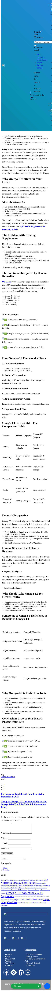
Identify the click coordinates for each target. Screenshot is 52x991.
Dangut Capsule (17, 885)
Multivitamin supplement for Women (28, 890)
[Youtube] (28, 972)
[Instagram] (14, 972)
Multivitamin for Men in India (9, 890)
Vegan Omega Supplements (25, 902)
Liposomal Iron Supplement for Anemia (36, 887)
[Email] (4, 785)
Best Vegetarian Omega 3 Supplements (24, 881)
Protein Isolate (41, 896)
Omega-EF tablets (8, 777)
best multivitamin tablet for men (10, 880)
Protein (39, 63)
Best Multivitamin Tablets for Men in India (31, 880)
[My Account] (43, 31)
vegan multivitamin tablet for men (28, 899)
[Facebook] (4, 783)
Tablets (39, 68)
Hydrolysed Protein (18, 887)
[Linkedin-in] (21, 972)
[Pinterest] (4, 789)
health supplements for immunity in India (34, 885)
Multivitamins (42, 60)
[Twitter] (4, 787)
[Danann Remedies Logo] (3, 65)
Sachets (40, 65)
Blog (5, 868)
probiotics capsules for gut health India (26, 896)
